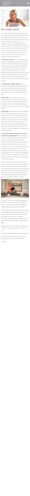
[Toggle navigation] (28, 3)
